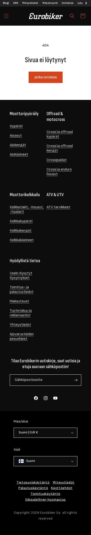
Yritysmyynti (50, 3)
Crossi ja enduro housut (59, 171)
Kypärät (16, 126)
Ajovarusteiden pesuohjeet (22, 336)
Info (80, 3)
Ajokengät (18, 145)
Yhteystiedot (30, 3)
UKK (15, 3)
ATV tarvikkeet (58, 207)
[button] (6, 16)
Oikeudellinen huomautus (45, 500)
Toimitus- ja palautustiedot (21, 289)
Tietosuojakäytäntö (33, 482)
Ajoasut (16, 135)
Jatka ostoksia (45, 77)
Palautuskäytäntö (33, 488)
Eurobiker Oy (50, 513)
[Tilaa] (75, 380)
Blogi (6, 3)
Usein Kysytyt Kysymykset (21, 275)
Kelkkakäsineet (22, 240)
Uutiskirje (68, 3)
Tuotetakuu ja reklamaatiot (21, 313)
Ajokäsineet (19, 154)
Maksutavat (19, 301)
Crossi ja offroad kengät (60, 148)
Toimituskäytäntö (45, 494)
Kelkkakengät (21, 230)
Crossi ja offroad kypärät (60, 134)
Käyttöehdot (62, 488)
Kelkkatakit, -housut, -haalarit (27, 209)
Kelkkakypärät (21, 221)
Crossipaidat (57, 160)
